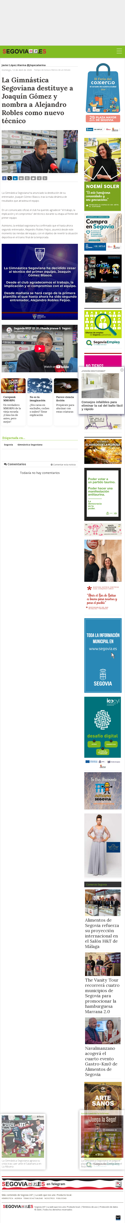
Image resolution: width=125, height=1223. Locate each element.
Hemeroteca (7, 1198)
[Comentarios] (33, 178)
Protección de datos (109, 1206)
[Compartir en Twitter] (9, 178)
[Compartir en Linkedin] (15, 178)
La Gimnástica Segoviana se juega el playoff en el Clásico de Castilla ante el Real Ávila (101, 1163)
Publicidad (61, 1198)
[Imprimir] (21, 178)
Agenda (18, 1198)
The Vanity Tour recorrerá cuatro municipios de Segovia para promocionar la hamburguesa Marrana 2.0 (102, 995)
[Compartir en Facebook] (4, 178)
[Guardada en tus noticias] (27, 178)
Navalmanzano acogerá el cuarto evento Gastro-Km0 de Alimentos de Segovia (101, 1061)
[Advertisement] (62, 23)
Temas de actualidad (33, 1198)
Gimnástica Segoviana (30, 444)
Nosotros (50, 1198)
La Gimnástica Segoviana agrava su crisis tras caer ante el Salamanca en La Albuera (21, 1163)
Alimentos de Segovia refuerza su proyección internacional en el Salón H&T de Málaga (102, 933)
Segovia (8, 444)
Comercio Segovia (96, 884)
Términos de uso (90, 1206)
